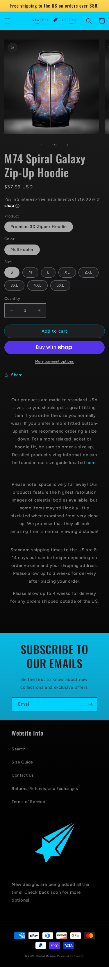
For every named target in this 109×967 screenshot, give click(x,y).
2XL (88, 272)
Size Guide (22, 762)
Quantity (12, 298)
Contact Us (23, 775)
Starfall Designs (46, 955)
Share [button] (17, 374)
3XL (14, 285)
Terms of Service (28, 801)
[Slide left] (41, 144)
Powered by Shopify (70, 955)
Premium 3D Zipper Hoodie (38, 226)
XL (67, 272)
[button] (7, 21)
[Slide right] (67, 144)
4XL (37, 285)
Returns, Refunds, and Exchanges (45, 788)
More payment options (54, 361)
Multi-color (22, 249)
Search (19, 749)
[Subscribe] (90, 704)
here (90, 462)
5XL (60, 285)
